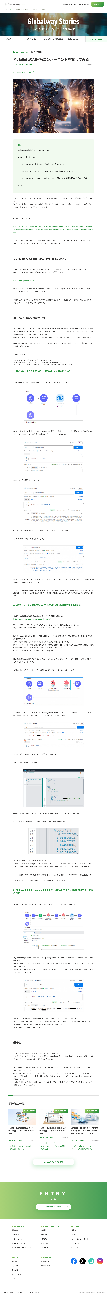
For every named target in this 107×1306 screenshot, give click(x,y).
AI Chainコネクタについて (27, 157)
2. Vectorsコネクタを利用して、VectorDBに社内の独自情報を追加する (47, 171)
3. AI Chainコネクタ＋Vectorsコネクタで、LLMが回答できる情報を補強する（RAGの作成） (54, 178)
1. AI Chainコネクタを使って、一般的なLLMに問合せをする (42, 164)
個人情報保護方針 (34, 1292)
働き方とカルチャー (74, 39)
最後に (20, 185)
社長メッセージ (17, 1239)
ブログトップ (10, 39)
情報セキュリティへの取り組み (12, 1292)
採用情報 (15, 1266)
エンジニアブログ (96, 39)
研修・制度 (45, 1243)
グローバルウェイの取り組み (53, 39)
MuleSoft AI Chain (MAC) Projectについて (33, 150)
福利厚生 (44, 1239)
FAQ (13, 1278)
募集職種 (15, 1270)
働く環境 (44, 1235)
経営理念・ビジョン (18, 1243)
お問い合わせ (45, 1266)
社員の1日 (44, 1247)
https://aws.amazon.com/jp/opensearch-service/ (32, 619)
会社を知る (15, 1235)
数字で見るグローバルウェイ (21, 1247)
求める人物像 (16, 1274)
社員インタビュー (32, 39)
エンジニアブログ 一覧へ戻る (53, 1162)
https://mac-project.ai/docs (24, 280)
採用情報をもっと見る (53, 1207)
